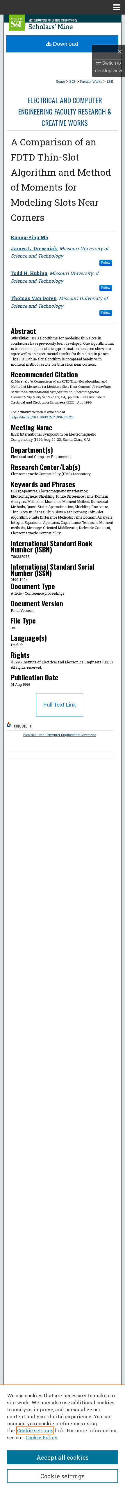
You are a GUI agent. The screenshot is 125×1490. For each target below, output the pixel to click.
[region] (62, 1437)
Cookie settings (35, 1430)
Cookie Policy (42, 1437)
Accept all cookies (62, 1457)
